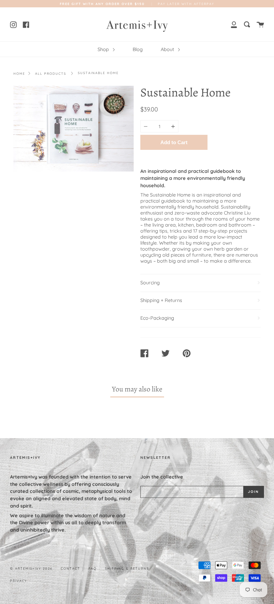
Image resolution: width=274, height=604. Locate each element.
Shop (104, 49)
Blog (138, 49)
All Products (50, 73)
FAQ (93, 568)
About (168, 49)
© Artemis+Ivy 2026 (31, 568)
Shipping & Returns (127, 568)
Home (19, 73)
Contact (70, 568)
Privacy (18, 581)
